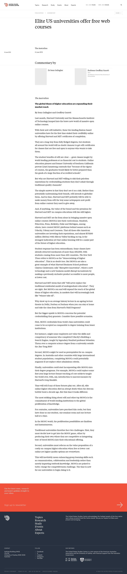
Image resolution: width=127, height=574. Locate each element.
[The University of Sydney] (86, 560)
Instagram (40, 556)
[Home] (7, 4)
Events (39, 526)
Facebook (40, 551)
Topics (39, 517)
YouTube (39, 558)
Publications (39, 13)
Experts (39, 532)
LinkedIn (39, 555)
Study (38, 523)
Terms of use (22, 571)
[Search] (121, 4)
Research (40, 520)
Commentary (51, 13)
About (38, 529)
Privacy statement (10, 571)
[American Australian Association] (71, 559)
